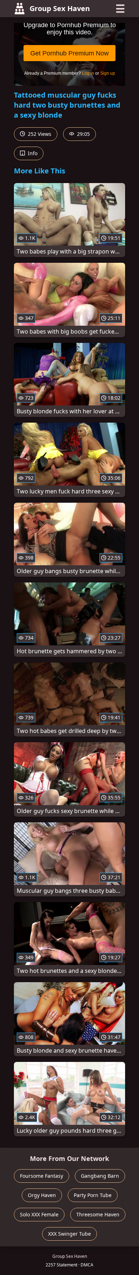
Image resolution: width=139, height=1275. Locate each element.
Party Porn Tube (93, 1195)
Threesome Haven (97, 1214)
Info (31, 153)
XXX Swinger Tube (69, 1233)
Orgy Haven (42, 1195)
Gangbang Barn (100, 1175)
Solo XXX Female (39, 1214)
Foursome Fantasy (41, 1175)
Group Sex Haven (60, 8)
